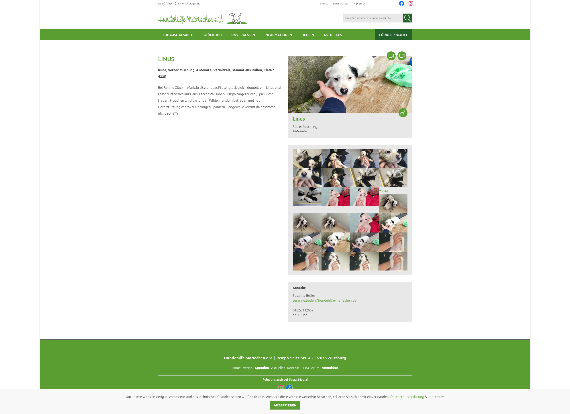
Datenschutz (340, 3)
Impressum (359, 3)
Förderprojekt (393, 34)
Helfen (307, 34)
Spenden (262, 367)
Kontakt (323, 3)
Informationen (278, 34)
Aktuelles (333, 34)
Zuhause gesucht (178, 34)
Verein (248, 367)
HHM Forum (310, 367)
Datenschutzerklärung (407, 396)
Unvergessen (243, 34)
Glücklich (213, 34)
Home (236, 367)
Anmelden (330, 367)
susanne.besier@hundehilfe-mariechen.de (324, 300)
